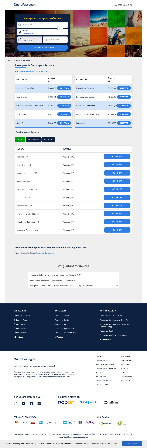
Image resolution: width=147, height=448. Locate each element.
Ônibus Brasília (19, 324)
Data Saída (26, 38)
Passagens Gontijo (62, 320)
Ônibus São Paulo (20, 320)
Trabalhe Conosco (103, 384)
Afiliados (124, 372)
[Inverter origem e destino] (60, 28)
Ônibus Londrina (20, 333)
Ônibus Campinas (20, 328)
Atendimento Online (103, 380)
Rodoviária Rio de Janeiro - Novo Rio (114, 320)
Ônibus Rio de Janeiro (22, 316)
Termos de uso (102, 360)
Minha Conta (101, 376)
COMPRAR (64, 88)
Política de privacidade (105, 364)
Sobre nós (100, 356)
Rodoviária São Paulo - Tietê (111, 316)
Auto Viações (126, 360)
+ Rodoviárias (105, 339)
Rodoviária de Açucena (45, 253)
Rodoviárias (125, 364)
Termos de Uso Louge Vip (106, 368)
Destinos (124, 368)
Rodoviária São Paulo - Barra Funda (113, 335)
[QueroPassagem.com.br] (9, 61)
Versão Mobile (126, 376)
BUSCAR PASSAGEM (45, 47)
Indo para (25, 30)
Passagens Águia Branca (64, 328)
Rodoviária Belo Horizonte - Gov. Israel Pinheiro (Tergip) (114, 325)
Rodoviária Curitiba (107, 331)
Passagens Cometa (62, 316)
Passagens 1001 (61, 324)
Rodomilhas (125, 380)
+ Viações (59, 337)
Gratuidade (125, 356)
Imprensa (99, 372)
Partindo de (27, 25)
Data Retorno (53, 40)
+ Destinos (18, 337)
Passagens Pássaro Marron (65, 333)
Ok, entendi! (132, 444)
